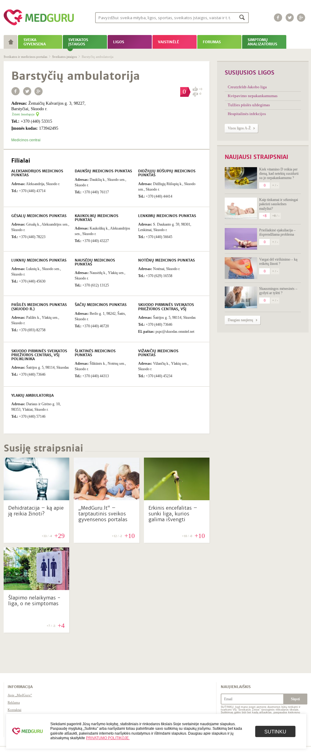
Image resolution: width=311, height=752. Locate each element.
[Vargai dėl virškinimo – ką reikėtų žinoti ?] (241, 268)
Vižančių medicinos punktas (158, 353)
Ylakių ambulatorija (32, 395)
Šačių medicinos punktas (101, 304)
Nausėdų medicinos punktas (95, 262)
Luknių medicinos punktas (38, 260)
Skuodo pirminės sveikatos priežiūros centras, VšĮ (166, 306)
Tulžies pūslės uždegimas (249, 105)
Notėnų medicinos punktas (166, 260)
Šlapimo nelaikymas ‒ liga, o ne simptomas (34, 601)
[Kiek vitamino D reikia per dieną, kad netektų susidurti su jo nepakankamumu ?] (241, 178)
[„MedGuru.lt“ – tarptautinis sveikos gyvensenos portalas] (106, 498)
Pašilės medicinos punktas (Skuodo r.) (39, 306)
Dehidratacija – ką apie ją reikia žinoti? (36, 511)
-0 (200, 93)
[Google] (301, 17)
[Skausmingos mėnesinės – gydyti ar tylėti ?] (241, 297)
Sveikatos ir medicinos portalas (25, 56)
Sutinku (275, 731)
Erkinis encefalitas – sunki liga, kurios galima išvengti (172, 514)
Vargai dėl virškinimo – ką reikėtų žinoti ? (278, 261)
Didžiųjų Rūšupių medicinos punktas (166, 173)
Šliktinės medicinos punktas (95, 353)
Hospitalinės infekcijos (247, 113)
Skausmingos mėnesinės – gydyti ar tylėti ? (278, 290)
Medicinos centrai (26, 140)
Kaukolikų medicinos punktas (96, 217)
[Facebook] (278, 17)
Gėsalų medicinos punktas (38, 215)
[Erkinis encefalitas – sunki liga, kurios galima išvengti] (176, 498)
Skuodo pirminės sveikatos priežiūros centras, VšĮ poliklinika (39, 355)
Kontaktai (14, 710)
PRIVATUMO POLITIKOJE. (108, 738)
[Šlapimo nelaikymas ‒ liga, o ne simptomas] (36, 588)
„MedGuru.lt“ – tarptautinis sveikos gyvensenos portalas (102, 514)
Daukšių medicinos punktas (103, 171)
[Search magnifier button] (242, 17)
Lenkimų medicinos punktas (167, 215)
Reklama (14, 702)
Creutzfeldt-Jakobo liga (247, 87)
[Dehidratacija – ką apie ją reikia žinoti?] (36, 498)
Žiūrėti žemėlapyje (23, 114)
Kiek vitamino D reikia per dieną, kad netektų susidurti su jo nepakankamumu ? (278, 173)
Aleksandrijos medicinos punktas (37, 173)
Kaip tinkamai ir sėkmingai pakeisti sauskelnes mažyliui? (278, 204)
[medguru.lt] (39, 25)
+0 (200, 89)
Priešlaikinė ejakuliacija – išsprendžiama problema (277, 232)
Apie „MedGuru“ (20, 695)
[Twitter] (289, 17)
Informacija (20, 686)
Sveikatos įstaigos (64, 56)
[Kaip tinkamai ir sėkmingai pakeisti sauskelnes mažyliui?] (241, 208)
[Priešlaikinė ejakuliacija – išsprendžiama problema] (241, 239)
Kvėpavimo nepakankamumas (252, 95)
